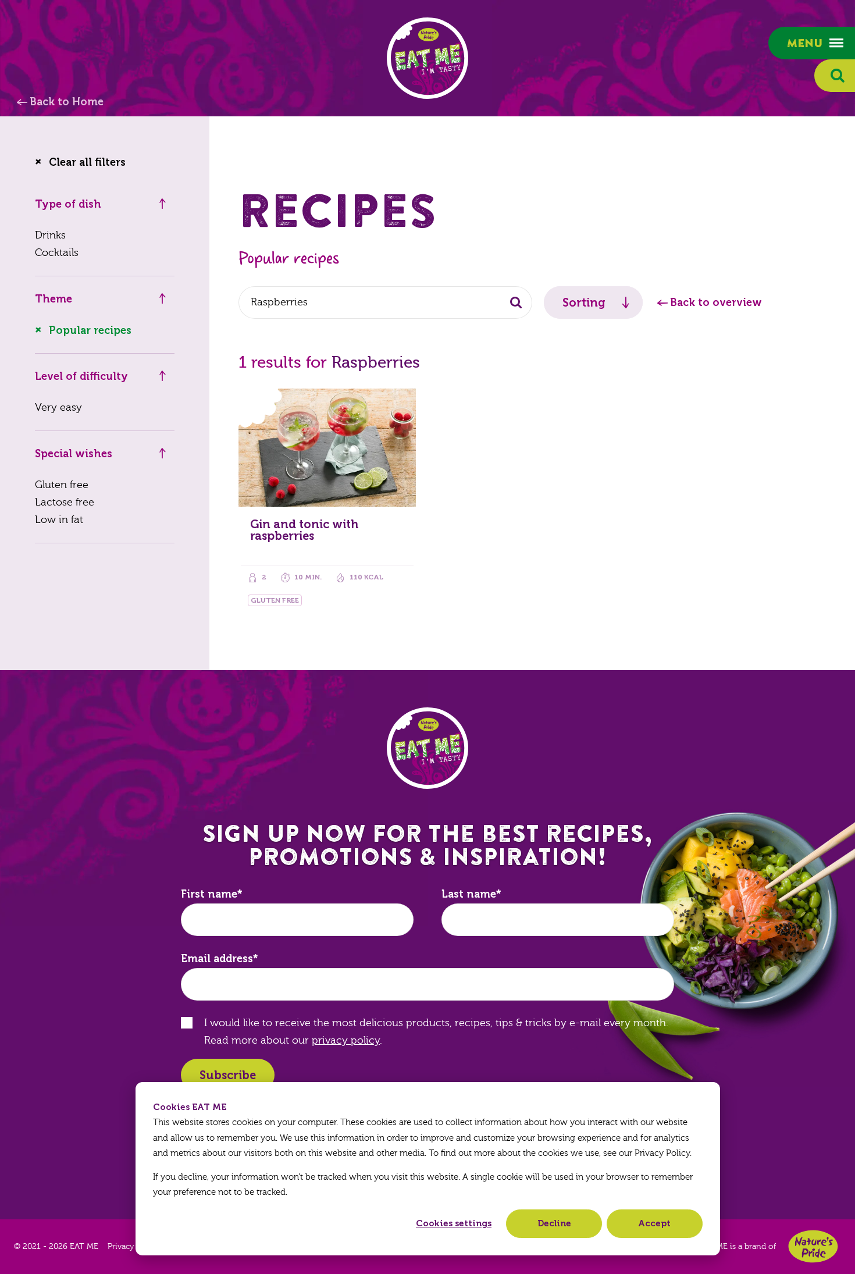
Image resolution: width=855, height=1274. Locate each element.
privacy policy (346, 1040)
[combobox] (385, 302)
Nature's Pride (813, 1246)
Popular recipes (90, 330)
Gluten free (61, 485)
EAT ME (427, 58)
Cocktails (57, 253)
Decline (554, 1223)
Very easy (58, 407)
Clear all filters (87, 162)
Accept (654, 1223)
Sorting (583, 302)
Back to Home (67, 101)
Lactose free (64, 502)
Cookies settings (453, 1223)
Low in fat (59, 520)
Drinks (50, 235)
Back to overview (716, 302)
